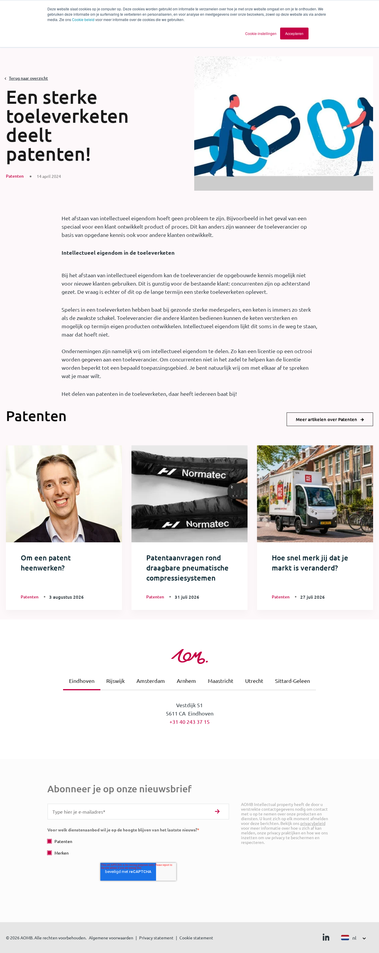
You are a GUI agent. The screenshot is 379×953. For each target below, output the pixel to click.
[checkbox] (138, 847)
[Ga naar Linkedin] (326, 938)
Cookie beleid (83, 19)
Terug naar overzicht (28, 78)
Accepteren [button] (294, 33)
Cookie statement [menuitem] (196, 937)
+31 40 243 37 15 (189, 721)
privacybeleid (312, 823)
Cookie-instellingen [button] (261, 33)
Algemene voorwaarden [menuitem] (111, 937)
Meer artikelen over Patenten (326, 419)
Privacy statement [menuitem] (156, 937)
